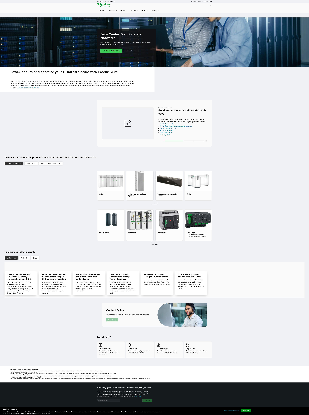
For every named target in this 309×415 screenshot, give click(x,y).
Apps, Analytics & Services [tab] (51, 163)
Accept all (246, 410)
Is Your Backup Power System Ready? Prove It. (189, 275)
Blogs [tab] (35, 258)
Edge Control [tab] (31, 163)
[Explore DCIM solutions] (111, 51)
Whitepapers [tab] (11, 258)
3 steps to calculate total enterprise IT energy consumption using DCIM (19, 276)
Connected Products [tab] (14, 163)
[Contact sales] (112, 319)
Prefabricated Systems (168, 128)
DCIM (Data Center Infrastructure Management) (176, 126)
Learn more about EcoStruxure (28, 88)
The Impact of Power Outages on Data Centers (156, 275)
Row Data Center (166, 132)
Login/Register (208, 1)
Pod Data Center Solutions (169, 124)
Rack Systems (165, 135)
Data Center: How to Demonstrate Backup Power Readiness (120, 276)
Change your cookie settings (231, 410)
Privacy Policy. (137, 396)
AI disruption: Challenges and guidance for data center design (88, 276)
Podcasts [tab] (24, 258)
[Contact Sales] (131, 51)
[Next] (156, 203)
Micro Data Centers (166, 130)
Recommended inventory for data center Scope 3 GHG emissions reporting (54, 276)
